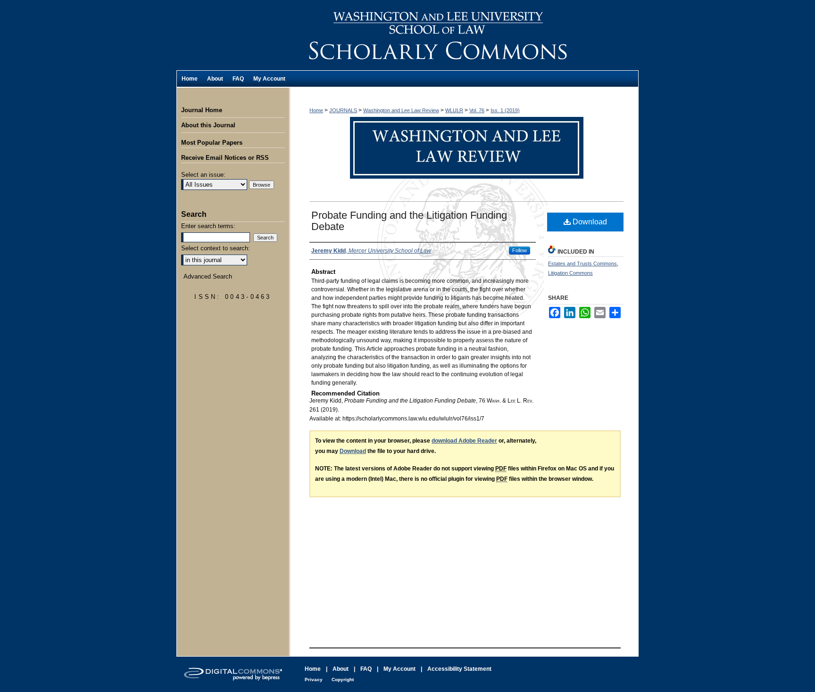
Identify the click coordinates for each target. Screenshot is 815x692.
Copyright (343, 679)
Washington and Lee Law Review (464, 35)
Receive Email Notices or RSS (225, 157)
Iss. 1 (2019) (505, 110)
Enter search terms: (208, 226)
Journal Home (201, 110)
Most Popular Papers (211, 142)
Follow (519, 250)
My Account (399, 669)
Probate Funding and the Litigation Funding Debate (409, 220)
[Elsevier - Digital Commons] (233, 674)
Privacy (314, 679)
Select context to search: (215, 248)
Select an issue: (203, 174)
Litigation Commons (570, 273)
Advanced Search (207, 276)
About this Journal (208, 125)
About (341, 669)
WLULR (454, 110)
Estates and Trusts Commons (582, 263)
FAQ (366, 669)
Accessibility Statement (459, 669)
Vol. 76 (476, 110)
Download (589, 222)
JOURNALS (343, 110)
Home (316, 110)
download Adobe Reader (464, 440)
